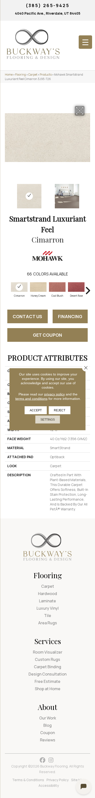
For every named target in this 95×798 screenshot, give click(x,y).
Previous (7, 193)
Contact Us (27, 316)
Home (9, 74)
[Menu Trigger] (85, 42)
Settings (47, 419)
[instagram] (51, 760)
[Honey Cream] (38, 287)
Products (46, 74)
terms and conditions (31, 398)
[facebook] (42, 760)
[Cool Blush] (57, 287)
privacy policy (54, 394)
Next (87, 193)
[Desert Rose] (76, 287)
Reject (59, 410)
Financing (70, 316)
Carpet (32, 74)
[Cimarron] (19, 287)
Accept (36, 410)
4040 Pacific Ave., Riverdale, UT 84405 (47, 13)
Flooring (20, 74)
